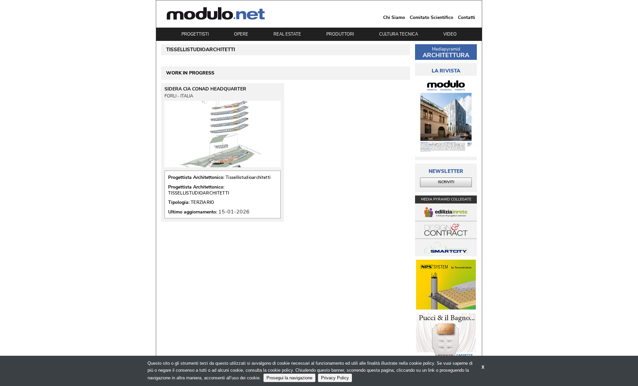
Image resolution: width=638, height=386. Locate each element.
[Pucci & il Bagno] (446, 338)
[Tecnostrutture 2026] (446, 285)
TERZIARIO (202, 202)
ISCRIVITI (446, 182)
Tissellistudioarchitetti (248, 178)
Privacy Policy (335, 377)
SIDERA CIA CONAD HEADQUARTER (205, 89)
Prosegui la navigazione (289, 377)
